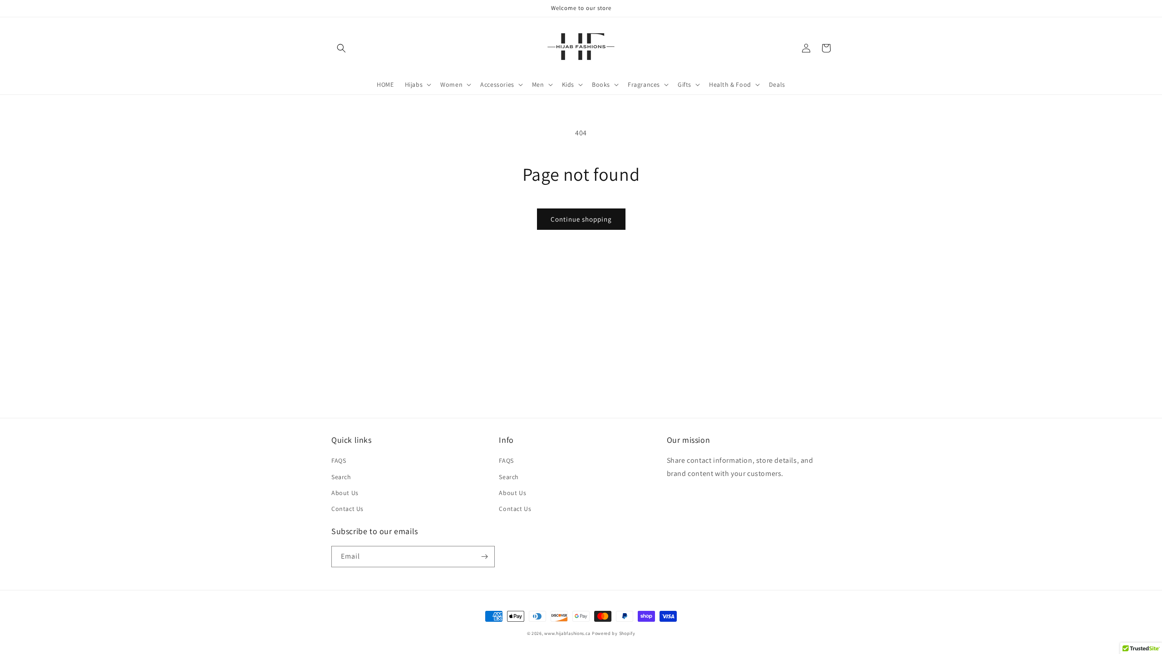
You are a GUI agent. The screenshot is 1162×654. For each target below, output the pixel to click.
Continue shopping (581, 219)
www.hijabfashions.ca (567, 633)
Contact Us (347, 509)
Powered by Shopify (613, 633)
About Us (345, 493)
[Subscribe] (484, 556)
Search (341, 477)
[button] (341, 48)
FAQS (338, 460)
